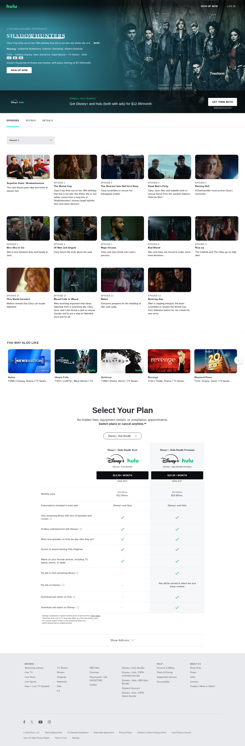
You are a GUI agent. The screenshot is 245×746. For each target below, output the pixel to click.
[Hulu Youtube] (43, 722)
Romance (45, 55)
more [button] (97, 43)
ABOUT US (195, 664)
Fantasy (19, 55)
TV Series (73, 55)
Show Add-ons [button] (119, 640)
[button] (13, 120)
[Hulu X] (34, 722)
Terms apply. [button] (95, 616)
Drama (28, 55)
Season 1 (14, 140)
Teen (35, 55)
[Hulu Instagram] (49, 722)
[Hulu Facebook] (26, 722)
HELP (159, 664)
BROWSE (29, 664)
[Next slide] (238, 360)
